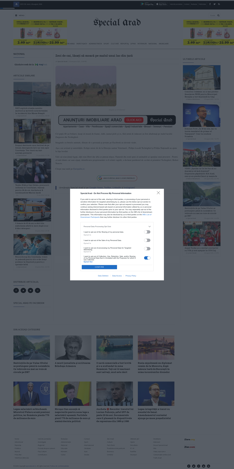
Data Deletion (103, 276)
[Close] (159, 193)
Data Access (117, 276)
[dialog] (117, 234)
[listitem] (117, 226)
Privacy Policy (131, 276)
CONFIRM (99, 267)
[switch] (147, 232)
